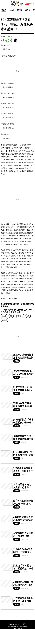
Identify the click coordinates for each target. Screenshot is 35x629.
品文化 (27, 10)
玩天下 (11, 10)
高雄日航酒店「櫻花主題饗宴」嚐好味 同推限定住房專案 (23, 422)
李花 (11, 316)
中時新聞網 (29, 4)
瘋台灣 (4, 10)
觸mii (17, 3)
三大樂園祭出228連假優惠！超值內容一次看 (23, 600)
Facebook (3, 40)
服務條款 (17, 624)
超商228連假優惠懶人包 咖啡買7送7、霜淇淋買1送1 (23, 503)
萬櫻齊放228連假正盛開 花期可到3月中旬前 (17, 305)
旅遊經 (3, 36)
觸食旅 (17, 361)
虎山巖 (4, 316)
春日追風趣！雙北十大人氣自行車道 (23, 486)
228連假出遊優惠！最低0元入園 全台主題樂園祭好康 (23, 471)
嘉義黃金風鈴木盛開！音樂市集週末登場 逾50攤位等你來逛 (23, 440)
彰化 (28, 316)
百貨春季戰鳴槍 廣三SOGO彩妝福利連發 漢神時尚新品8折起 (23, 375)
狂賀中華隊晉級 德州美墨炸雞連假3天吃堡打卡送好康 (22, 389)
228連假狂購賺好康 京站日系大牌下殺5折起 (23, 584)
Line (7, 40)
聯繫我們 (23, 624)
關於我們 (11, 624)
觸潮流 (19, 10)
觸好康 (17, 377)
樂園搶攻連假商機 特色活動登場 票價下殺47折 (22, 406)
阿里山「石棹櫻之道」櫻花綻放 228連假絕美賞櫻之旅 (23, 568)
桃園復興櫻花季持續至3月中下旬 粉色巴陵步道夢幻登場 (16, 310)
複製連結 (15, 40)
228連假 (4, 320)
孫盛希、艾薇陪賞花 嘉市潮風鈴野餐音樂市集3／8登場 (23, 357)
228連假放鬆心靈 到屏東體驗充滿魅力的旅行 (23, 519)
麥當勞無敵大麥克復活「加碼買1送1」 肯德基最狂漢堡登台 (23, 535)
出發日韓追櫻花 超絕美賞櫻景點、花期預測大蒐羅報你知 (23, 454)
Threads (11, 40)
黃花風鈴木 (19, 316)
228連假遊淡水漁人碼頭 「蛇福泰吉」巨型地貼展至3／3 (23, 552)
